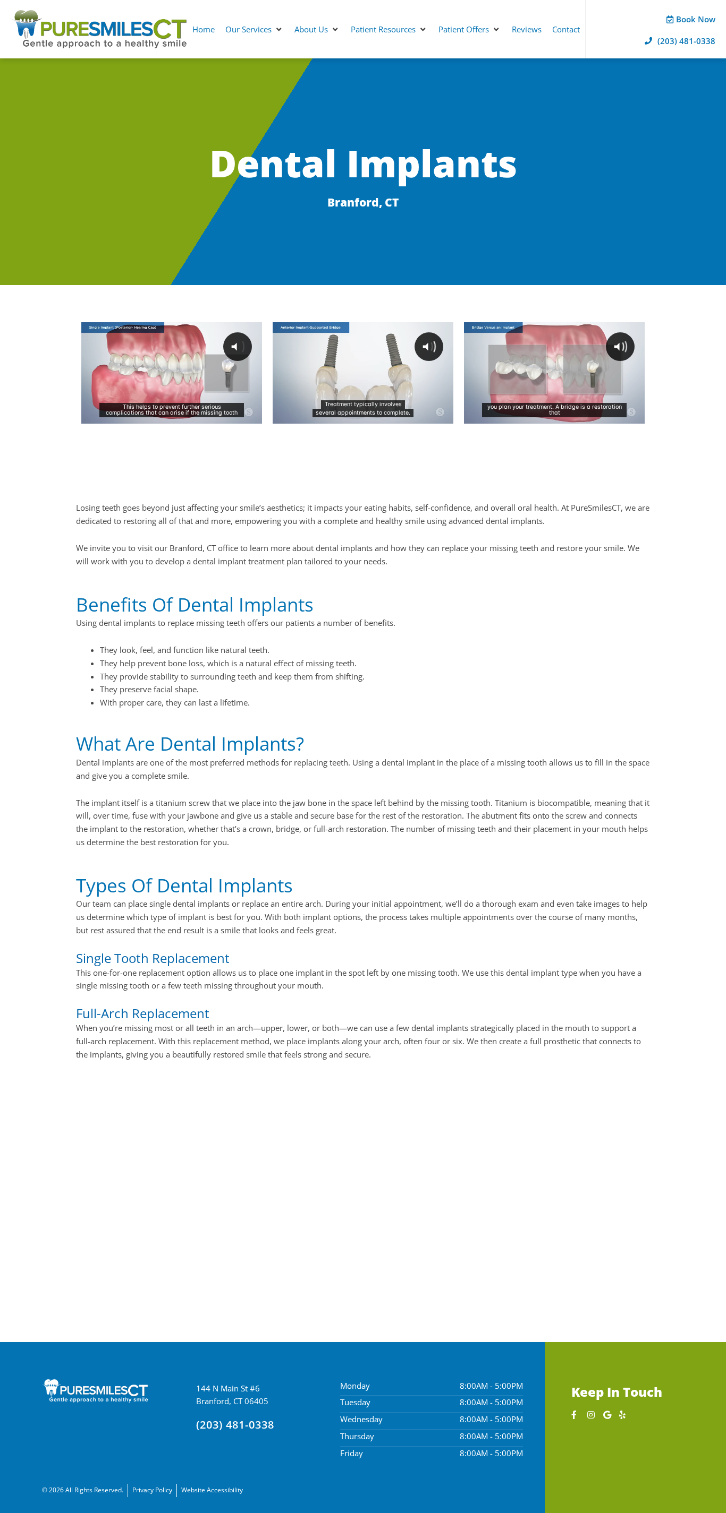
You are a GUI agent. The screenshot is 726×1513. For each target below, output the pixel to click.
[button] (254, 29)
